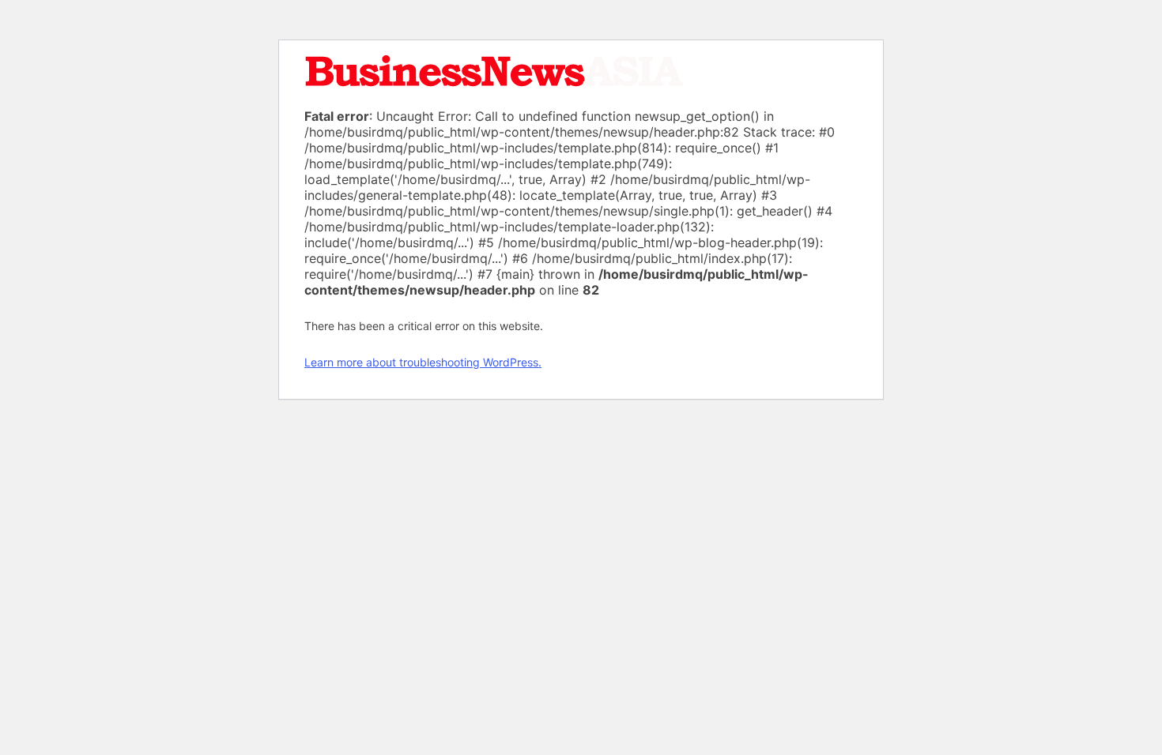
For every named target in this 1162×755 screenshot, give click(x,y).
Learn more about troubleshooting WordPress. (422, 362)
